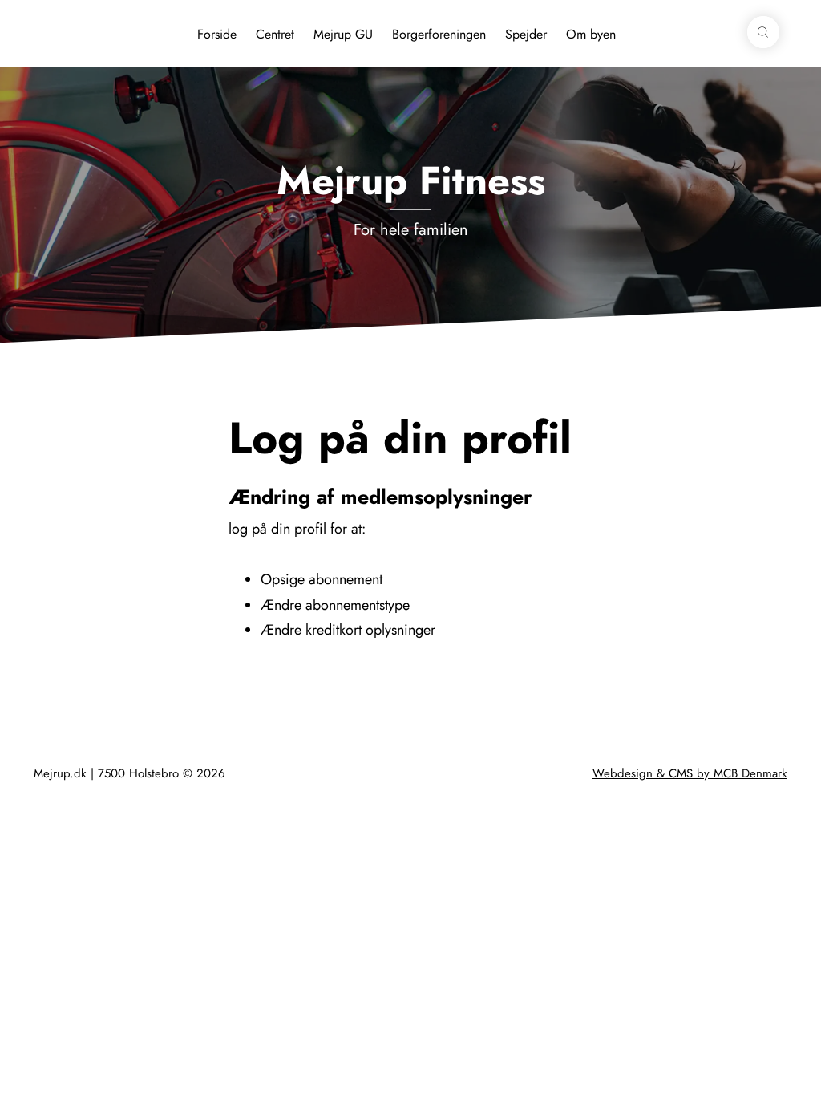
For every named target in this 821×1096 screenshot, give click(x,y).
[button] (763, 32)
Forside (217, 34)
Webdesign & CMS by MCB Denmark (689, 773)
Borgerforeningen (439, 34)
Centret (275, 34)
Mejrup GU (343, 34)
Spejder (526, 34)
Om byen (591, 34)
